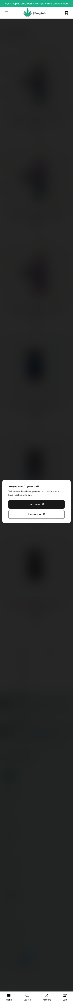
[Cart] (66, 12)
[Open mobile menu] (6, 12)
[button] (36, 504)
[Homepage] (36, 13)
